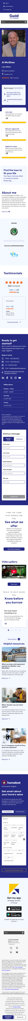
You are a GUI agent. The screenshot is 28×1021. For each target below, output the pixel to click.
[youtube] (20, 378)
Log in (7, 3)
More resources (12, 639)
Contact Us (8, 9)
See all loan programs (14, 549)
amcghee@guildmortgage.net (14, 100)
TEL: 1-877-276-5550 (17, 967)
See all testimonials (12, 322)
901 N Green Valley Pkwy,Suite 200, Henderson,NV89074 (14, 94)
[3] (19, 630)
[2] (16, 630)
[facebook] (7, 378)
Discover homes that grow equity (14, 870)
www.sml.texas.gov (6, 970)
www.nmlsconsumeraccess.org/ (11, 989)
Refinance (19, 439)
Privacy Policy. (17, 1007)
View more (14, 584)
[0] (8, 630)
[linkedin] (3, 378)
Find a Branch (9, 6)
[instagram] (15, 378)
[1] (12, 630)
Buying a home (8, 439)
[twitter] (11, 378)
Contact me (14, 497)
